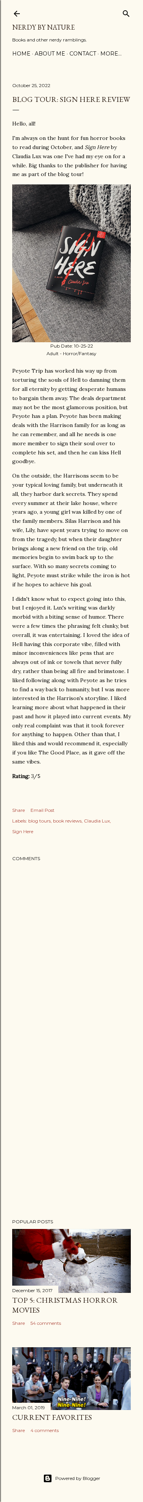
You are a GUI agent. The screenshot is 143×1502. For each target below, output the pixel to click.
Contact (82, 53)
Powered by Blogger (77, 1478)
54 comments (46, 1323)
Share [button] (18, 810)
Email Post (43, 810)
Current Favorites (52, 1417)
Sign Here (22, 831)
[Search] (126, 12)
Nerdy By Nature (43, 27)
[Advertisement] (71, 1128)
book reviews (67, 821)
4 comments (45, 1430)
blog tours (39, 821)
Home (21, 53)
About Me (50, 53)
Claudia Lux (97, 821)
